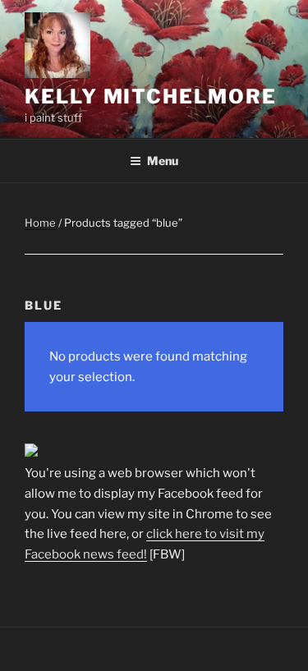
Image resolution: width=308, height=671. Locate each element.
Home (40, 222)
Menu (162, 161)
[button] (295, 16)
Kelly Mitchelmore (151, 96)
